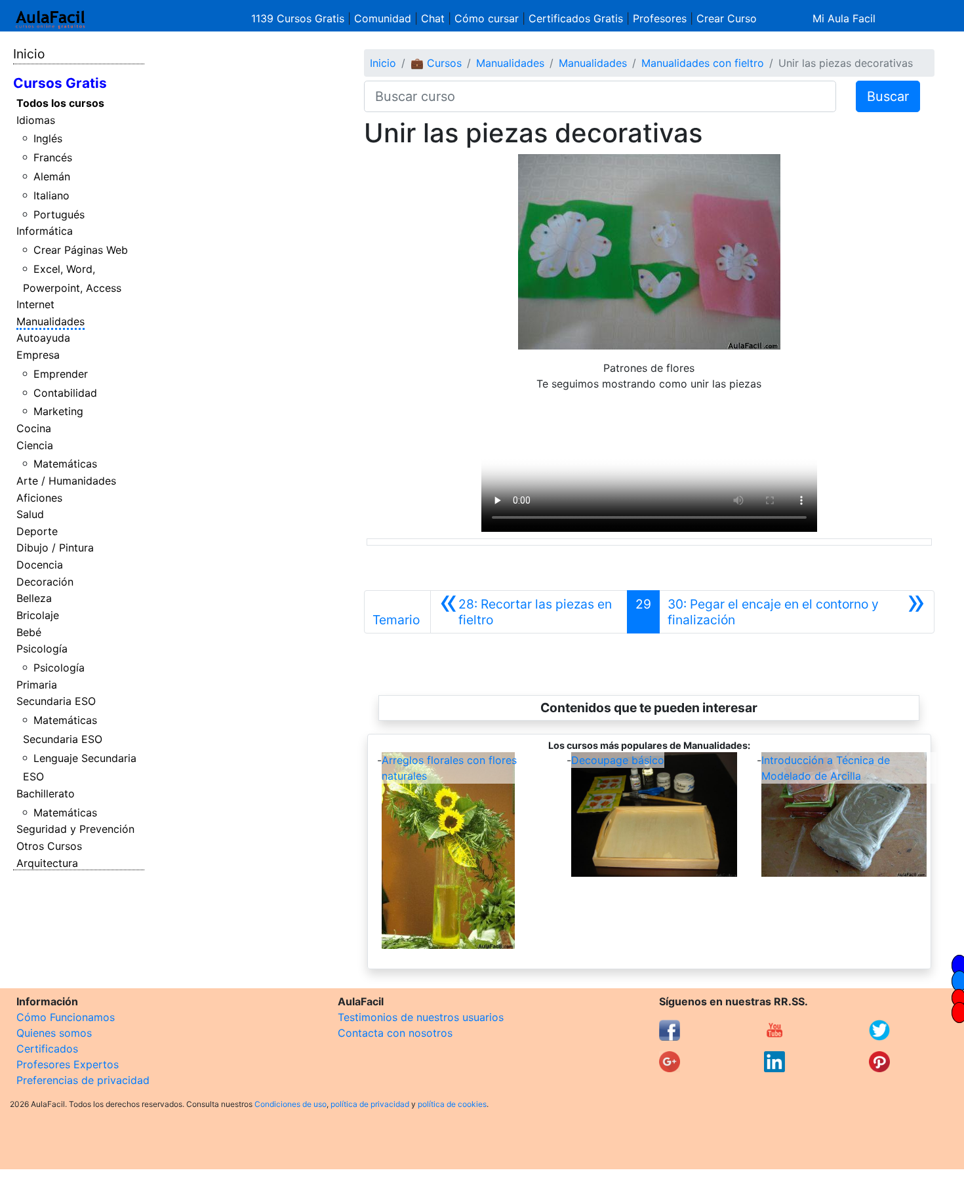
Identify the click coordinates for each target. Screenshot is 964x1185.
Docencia (39, 564)
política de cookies (452, 1104)
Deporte (37, 531)
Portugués (59, 214)
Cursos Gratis (60, 83)
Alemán (51, 176)
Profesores (660, 18)
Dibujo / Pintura (55, 547)
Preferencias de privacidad (83, 1080)
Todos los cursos (60, 103)
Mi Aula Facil (844, 18)
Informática (44, 230)
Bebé (28, 632)
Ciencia (34, 445)
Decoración (44, 581)
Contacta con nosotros (395, 1032)
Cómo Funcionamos (65, 1017)
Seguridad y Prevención (75, 828)
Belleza (34, 598)
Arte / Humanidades (66, 480)
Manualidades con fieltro (702, 63)
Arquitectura (47, 863)
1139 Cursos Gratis (299, 18)
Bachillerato (45, 793)
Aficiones (39, 497)
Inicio (29, 54)
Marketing (58, 411)
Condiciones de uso (290, 1104)
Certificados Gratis (576, 18)
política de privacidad (370, 1104)
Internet (35, 304)
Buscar (888, 96)
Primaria (36, 684)
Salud (30, 514)
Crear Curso (726, 18)
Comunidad (382, 18)
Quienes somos (54, 1032)
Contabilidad (65, 392)
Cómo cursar (486, 18)
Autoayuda (43, 337)
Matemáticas (65, 463)
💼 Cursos (436, 63)
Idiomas (35, 120)
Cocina (33, 428)
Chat (433, 18)
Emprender (60, 373)
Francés (52, 157)
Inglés (47, 138)
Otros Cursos (49, 846)
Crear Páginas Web (80, 249)
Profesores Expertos (67, 1064)
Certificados (47, 1048)
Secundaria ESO (56, 701)
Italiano (51, 195)
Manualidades (50, 321)
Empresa (38, 354)
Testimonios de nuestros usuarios (421, 1017)
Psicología (42, 648)
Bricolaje (37, 615)
